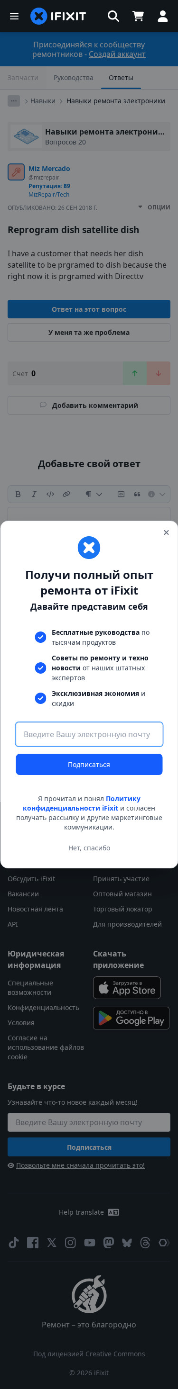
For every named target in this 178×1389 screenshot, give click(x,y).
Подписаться (89, 764)
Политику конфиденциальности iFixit (82, 803)
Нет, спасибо (89, 847)
